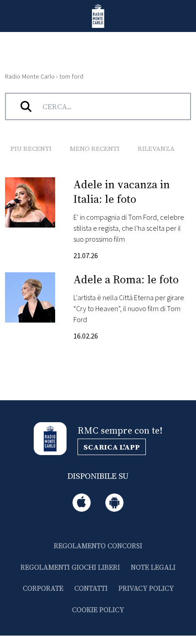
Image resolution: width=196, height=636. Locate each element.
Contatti (91, 588)
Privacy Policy (146, 588)
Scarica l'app (111, 447)
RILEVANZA (156, 148)
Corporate (43, 588)
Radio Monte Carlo (30, 76)
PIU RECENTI (31, 148)
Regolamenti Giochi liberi (70, 567)
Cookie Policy (98, 610)
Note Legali (153, 567)
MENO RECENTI (94, 148)
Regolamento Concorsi (98, 546)
